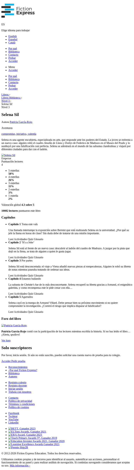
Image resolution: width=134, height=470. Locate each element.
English (12, 36)
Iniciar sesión (15, 388)
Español (12, 39)
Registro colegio (17, 382)
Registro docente (17, 385)
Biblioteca (14, 51)
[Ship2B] (18, 447)
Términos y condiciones (21, 404)
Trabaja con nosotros (19, 391)
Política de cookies (18, 407)
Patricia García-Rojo (21, 122)
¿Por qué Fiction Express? (22, 370)
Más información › (20, 465)
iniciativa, (22, 133)
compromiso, (8, 133)
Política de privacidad (20, 400)
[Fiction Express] (18, 16)
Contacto (13, 54)
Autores (12, 376)
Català (11, 42)
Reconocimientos (17, 367)
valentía (32, 133)
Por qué (12, 48)
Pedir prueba (18, 361)
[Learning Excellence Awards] (33, 444)
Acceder (13, 61)
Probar (12, 57)
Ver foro (5, 340)
